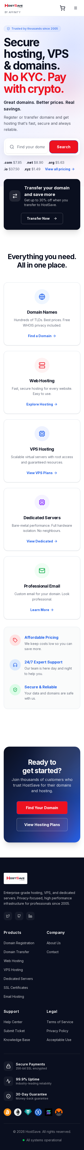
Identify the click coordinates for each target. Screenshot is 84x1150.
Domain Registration (19, 943)
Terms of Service (60, 1022)
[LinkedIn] (30, 916)
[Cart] (62, 8)
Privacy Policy (57, 1031)
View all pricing (57, 169)
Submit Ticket (14, 1031)
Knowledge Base (17, 1040)
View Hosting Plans (42, 824)
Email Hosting (14, 996)
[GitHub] (19, 916)
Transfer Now (38, 218)
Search (63, 146)
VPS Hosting (13, 970)
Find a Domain (40, 336)
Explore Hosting (39, 404)
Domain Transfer (16, 952)
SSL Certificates (16, 988)
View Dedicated (40, 541)
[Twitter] (8, 916)
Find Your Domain (42, 807)
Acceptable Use (59, 1040)
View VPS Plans (40, 473)
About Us (54, 943)
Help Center (13, 1022)
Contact (53, 952)
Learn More (39, 610)
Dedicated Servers (18, 979)
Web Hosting (14, 961)
